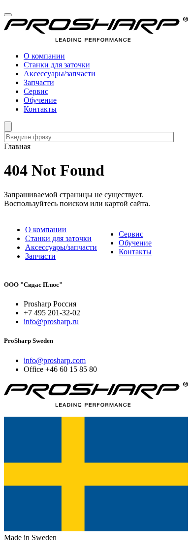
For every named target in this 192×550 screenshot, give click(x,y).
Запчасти (40, 256)
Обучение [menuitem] (40, 100)
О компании (45, 229)
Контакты (135, 251)
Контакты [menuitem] (40, 109)
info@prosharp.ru (51, 321)
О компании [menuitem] (44, 56)
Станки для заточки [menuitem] (57, 65)
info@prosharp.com (55, 360)
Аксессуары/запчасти (61, 247)
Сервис (131, 234)
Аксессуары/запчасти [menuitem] (60, 73)
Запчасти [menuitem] (39, 82)
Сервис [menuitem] (36, 91)
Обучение (135, 243)
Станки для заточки (58, 238)
